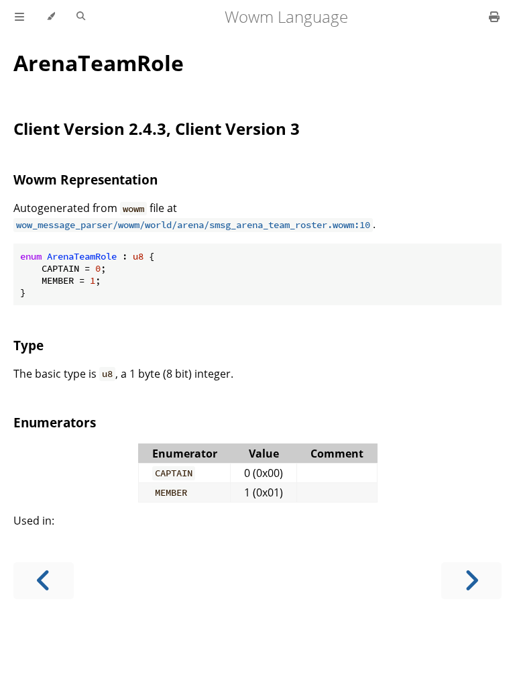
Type (28, 345)
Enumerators (54, 422)
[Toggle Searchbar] (81, 17)
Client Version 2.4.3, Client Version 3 (156, 128)
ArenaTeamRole (98, 62)
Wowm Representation (85, 179)
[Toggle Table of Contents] (19, 17)
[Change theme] (51, 17)
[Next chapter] (471, 580)
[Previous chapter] (43, 580)
